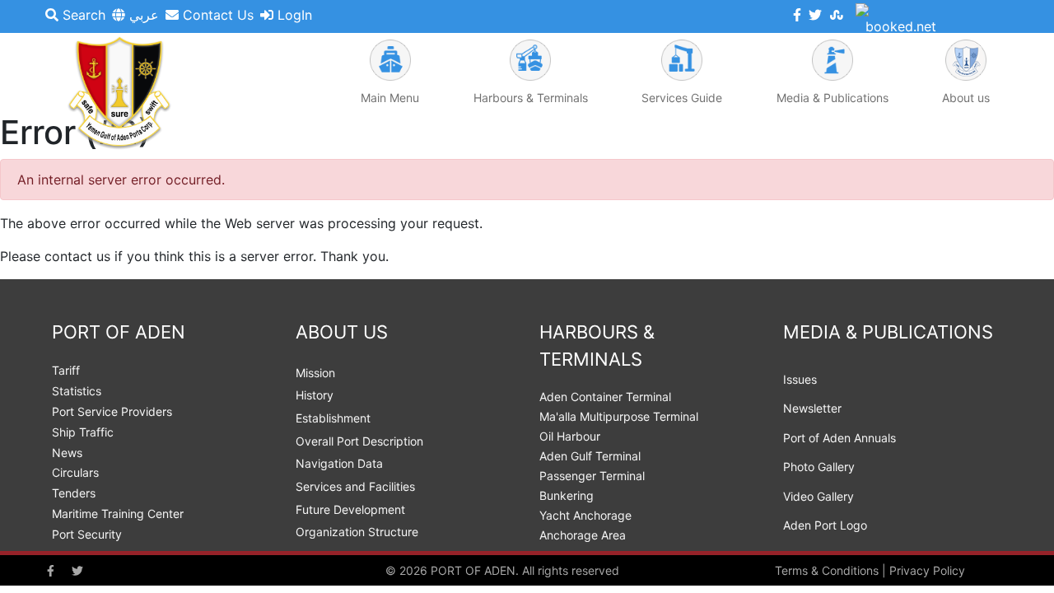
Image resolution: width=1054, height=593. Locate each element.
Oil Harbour (569, 436)
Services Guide (681, 98)
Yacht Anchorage (585, 515)
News (67, 453)
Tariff (66, 370)
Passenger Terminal (592, 476)
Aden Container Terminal (605, 397)
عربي (142, 15)
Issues (800, 379)
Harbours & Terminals (530, 98)
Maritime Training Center (118, 514)
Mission (315, 373)
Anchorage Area (582, 535)
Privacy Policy (927, 570)
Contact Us (216, 15)
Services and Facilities (355, 486)
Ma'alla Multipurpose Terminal (618, 416)
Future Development (350, 509)
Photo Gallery (819, 467)
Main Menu (390, 98)
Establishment (333, 418)
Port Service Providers (112, 411)
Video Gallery (818, 496)
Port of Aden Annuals (839, 438)
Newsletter (812, 408)
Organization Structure (357, 532)
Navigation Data (339, 463)
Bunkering (566, 495)
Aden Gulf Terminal (590, 456)
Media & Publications (832, 98)
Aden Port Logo (825, 525)
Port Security (87, 534)
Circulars (75, 472)
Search (81, 15)
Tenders (74, 493)
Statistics (76, 391)
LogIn (292, 15)
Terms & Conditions (827, 570)
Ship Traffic (83, 432)
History (314, 395)
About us (966, 98)
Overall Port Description (359, 441)
